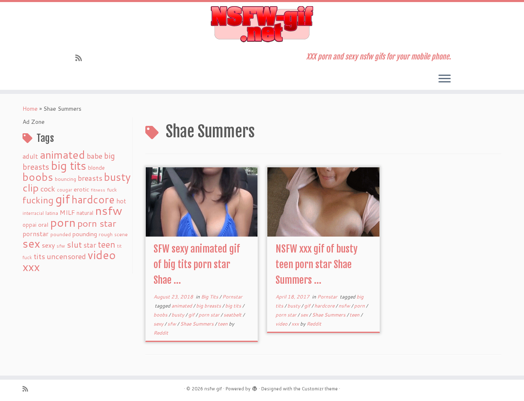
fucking (38, 200)
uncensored (66, 256)
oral (43, 224)
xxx (31, 266)
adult (30, 156)
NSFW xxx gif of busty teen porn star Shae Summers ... (316, 264)
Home (30, 109)
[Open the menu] (444, 79)
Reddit (161, 332)
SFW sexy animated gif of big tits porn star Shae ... (197, 264)
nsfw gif (213, 388)
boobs (38, 176)
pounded (60, 234)
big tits (68, 165)
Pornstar (232, 296)
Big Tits (210, 296)
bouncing (65, 178)
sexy (48, 245)
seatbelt (233, 314)
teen (106, 244)
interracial (33, 213)
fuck (112, 189)
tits (39, 256)
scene (121, 234)
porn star (96, 223)
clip (31, 187)
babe (94, 155)
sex (31, 243)
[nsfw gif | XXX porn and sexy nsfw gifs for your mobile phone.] (262, 24)
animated (62, 154)
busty (117, 176)
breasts (90, 178)
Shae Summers (197, 323)
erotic (81, 189)
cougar (64, 190)
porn (63, 222)
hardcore (93, 199)
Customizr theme (320, 388)
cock (48, 188)
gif (62, 198)
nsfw (108, 210)
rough (106, 234)
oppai (29, 224)
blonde (96, 167)
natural (85, 212)
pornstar (36, 233)
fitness (98, 190)
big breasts (209, 305)
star (90, 245)
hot (121, 200)
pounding (84, 234)
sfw (60, 245)
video (102, 255)
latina (51, 213)
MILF (67, 212)
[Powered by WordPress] (254, 387)
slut (74, 244)
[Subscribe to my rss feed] (81, 57)
